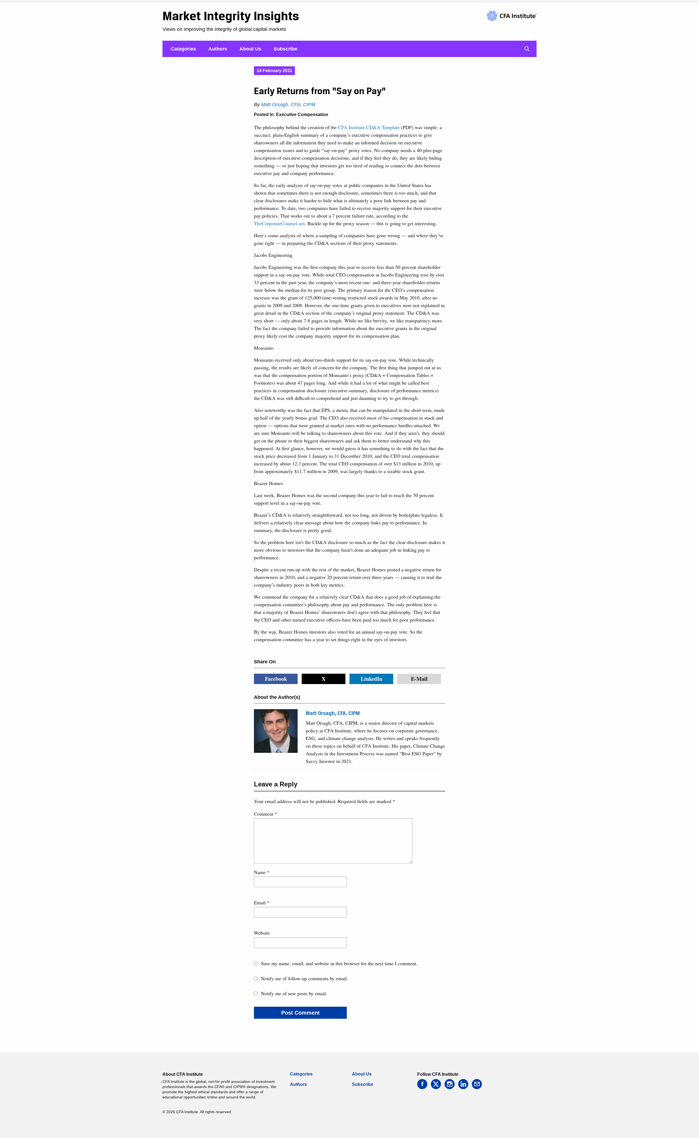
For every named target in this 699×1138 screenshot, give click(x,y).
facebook (422, 1084)
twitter (436, 1084)
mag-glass (527, 49)
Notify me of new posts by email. (294, 993)
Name (261, 872)
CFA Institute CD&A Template (369, 127)
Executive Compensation (302, 114)
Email (261, 902)
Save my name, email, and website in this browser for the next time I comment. (339, 963)
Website (262, 932)
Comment (265, 813)
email (477, 1084)
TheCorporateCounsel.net (279, 223)
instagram (450, 1084)
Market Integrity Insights (230, 15)
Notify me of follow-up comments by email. (304, 978)
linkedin (463, 1084)
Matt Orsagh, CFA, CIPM (288, 104)
